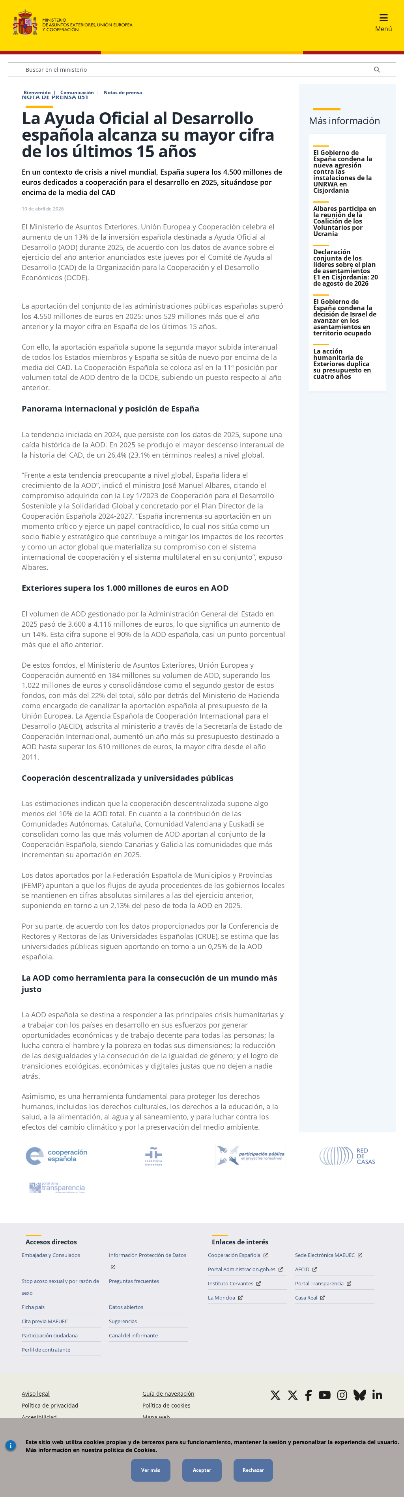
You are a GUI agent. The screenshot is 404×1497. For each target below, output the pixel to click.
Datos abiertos (126, 1307)
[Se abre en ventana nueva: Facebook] (308, 1394)
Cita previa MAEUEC (45, 1321)
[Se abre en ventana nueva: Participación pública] (250, 1156)
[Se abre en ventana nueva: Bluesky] (360, 1394)
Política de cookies (166, 1405)
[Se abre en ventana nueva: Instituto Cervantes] (153, 1156)
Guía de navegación (168, 1393)
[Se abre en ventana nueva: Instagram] (342, 1394)
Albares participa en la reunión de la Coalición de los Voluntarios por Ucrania (344, 221)
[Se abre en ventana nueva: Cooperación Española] (56, 1156)
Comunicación (77, 93)
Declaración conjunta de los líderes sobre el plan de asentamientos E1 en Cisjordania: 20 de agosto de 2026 (345, 268)
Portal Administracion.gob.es (242, 1269)
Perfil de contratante (46, 1349)
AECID (302, 1269)
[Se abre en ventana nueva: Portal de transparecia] (56, 1187)
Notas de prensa (123, 93)
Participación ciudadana (50, 1335)
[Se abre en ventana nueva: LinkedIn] (377, 1394)
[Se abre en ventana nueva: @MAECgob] (275, 1394)
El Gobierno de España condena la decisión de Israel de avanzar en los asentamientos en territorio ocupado (344, 317)
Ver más (150, 1470)
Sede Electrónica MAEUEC (325, 1255)
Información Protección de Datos (147, 1255)
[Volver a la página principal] (77, 22)
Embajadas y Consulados (51, 1255)
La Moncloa (222, 1297)
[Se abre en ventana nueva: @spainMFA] (292, 1394)
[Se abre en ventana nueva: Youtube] (324, 1394)
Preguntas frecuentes (134, 1281)
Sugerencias (123, 1321)
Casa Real (306, 1297)
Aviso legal (36, 1393)
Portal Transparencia (320, 1283)
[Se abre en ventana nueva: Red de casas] (347, 1156)
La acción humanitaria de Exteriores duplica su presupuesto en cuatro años (342, 364)
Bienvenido (37, 93)
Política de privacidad (50, 1405)
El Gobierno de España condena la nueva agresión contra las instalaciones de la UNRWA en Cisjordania (342, 171)
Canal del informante (133, 1335)
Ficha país (33, 1307)
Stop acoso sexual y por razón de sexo (60, 1286)
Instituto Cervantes (231, 1283)
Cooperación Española (235, 1255)
